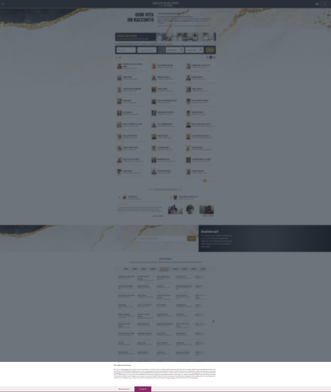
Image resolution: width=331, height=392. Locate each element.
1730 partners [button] (125, 369)
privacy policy (171, 378)
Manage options (124, 389)
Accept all (142, 389)
